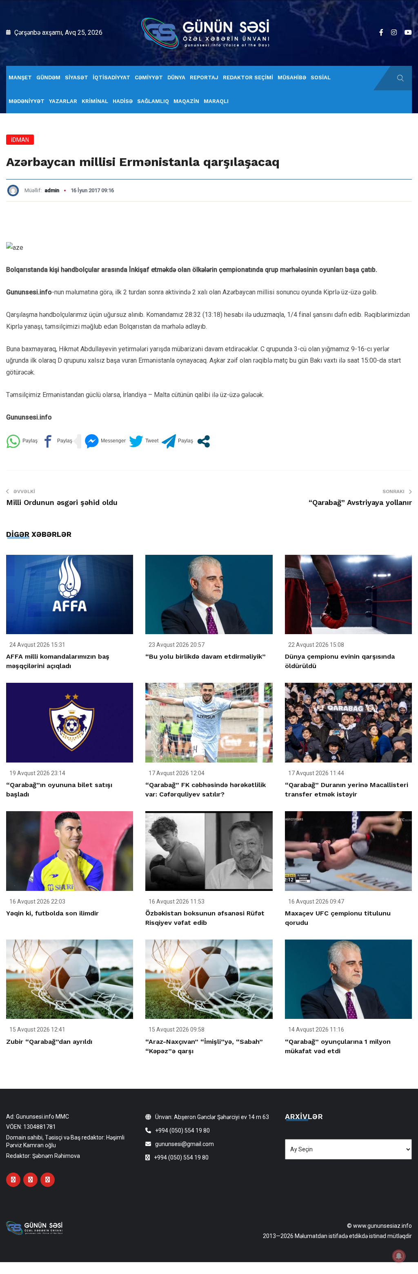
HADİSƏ (123, 101)
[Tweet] (143, 441)
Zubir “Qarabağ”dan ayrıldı (49, 1041)
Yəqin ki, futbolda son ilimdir (52, 913)
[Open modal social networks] (203, 441)
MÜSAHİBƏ (292, 77)
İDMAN (20, 140)
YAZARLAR (63, 101)
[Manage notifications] (398, 1256)
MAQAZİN (186, 101)
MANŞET (20, 77)
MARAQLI (216, 101)
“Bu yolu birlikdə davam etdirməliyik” (205, 656)
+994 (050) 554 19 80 (182, 1130)
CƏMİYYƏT (149, 77)
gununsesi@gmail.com (184, 1144)
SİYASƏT (76, 77)
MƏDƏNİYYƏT (26, 101)
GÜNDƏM (48, 77)
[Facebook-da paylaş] (56, 441)
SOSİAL (321, 77)
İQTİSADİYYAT (111, 77)
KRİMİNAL (95, 101)
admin (51, 190)
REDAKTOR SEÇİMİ (248, 77)
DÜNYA (176, 77)
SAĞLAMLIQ (153, 101)
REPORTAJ (204, 77)
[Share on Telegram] (177, 441)
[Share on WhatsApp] (22, 441)
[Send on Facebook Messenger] (105, 441)
